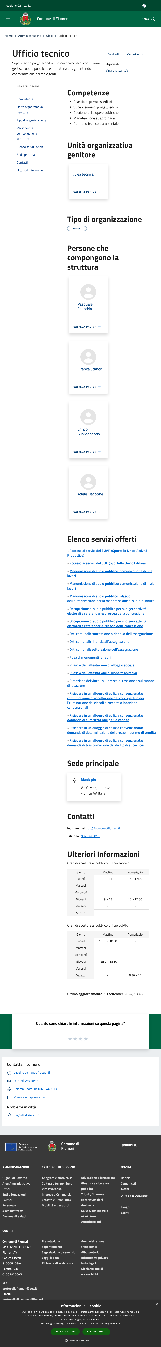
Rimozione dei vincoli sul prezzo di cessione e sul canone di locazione (111, 683)
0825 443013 (90, 836)
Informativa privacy (94, 1257)
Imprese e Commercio (56, 1194)
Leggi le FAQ (50, 1257)
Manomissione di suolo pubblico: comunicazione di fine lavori (109, 573)
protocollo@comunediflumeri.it (24, 1299)
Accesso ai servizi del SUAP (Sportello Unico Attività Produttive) (107, 553)
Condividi (113, 54)
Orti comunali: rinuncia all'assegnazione (99, 641)
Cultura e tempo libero (57, 1183)
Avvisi (125, 1188)
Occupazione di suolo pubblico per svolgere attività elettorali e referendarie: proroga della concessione (106, 611)
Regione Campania (18, 5)
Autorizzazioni (91, 1221)
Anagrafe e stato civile (57, 1178)
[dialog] (80, 1323)
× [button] (156, 1304)
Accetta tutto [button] (65, 1331)
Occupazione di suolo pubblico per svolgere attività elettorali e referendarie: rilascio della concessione (106, 624)
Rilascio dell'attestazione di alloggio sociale (102, 665)
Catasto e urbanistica (56, 1199)
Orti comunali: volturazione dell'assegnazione (104, 649)
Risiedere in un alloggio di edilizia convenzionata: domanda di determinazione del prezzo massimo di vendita (111, 730)
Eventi (125, 1212)
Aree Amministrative (16, 1183)
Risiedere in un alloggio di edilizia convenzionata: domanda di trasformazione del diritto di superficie (105, 743)
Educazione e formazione (98, 1177)
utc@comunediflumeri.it (104, 828)
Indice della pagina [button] (28, 86)
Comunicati (128, 1183)
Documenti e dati (14, 1216)
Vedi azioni (133, 54)
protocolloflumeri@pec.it (19, 1288)
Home (9, 35)
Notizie (125, 1178)
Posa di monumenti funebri (90, 657)
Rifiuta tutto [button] (96, 1331)
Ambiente (87, 1205)
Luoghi (125, 1207)
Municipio (88, 779)
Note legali (88, 1263)
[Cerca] (152, 18)
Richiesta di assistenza (57, 1263)
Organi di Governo (14, 1178)
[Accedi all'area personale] (144, 5)
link (118, 1323)
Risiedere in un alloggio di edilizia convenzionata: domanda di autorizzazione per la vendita (105, 718)
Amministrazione (29, 35)
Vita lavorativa (52, 1188)
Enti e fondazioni (14, 1194)
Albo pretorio (90, 1252)
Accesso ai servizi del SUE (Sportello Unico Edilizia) (108, 563)
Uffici (49, 35)
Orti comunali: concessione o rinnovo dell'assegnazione (111, 633)
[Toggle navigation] (7, 18)
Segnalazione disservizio (58, 1252)
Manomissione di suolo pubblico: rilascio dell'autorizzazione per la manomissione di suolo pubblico (111, 598)
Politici (7, 1199)
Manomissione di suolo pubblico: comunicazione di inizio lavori (111, 586)
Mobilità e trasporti (55, 1205)
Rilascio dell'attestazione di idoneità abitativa (103, 673)
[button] (80, 1340)
